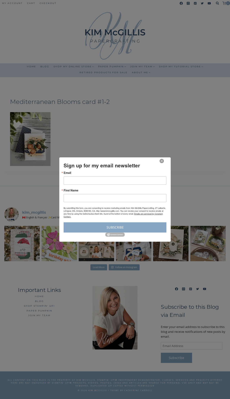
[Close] (162, 160)
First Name (71, 190)
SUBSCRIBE (115, 227)
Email (67, 172)
